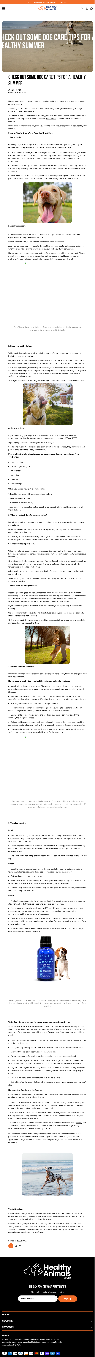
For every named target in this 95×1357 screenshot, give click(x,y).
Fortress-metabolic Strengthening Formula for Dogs (33, 800)
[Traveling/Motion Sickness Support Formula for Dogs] (47, 957)
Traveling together (18, 822)
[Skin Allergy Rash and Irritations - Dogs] (47, 284)
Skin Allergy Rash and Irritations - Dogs (29, 326)
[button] (3, 8)
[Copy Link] (10, 1244)
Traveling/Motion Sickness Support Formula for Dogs (30, 999)
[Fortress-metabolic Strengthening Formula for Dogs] (47, 758)
